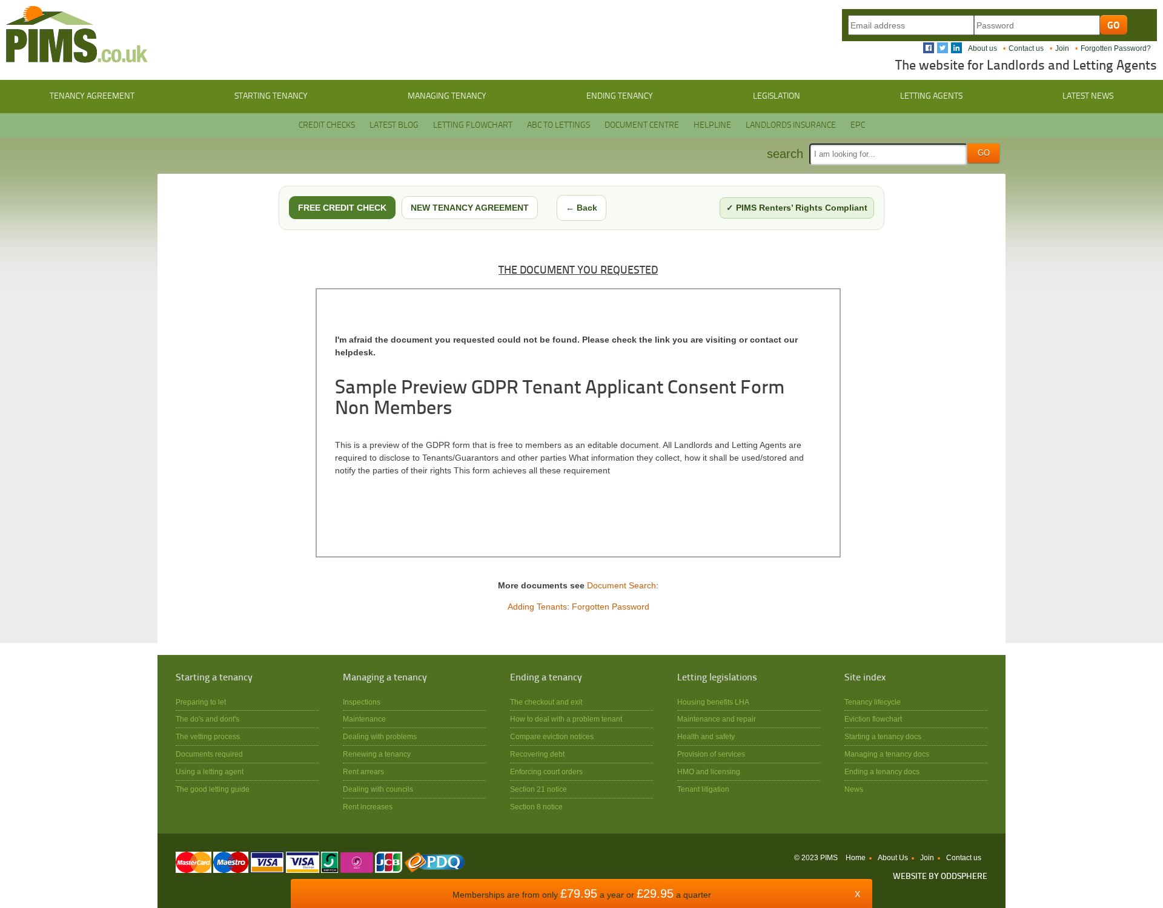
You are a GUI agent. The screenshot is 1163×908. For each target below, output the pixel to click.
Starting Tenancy (271, 96)
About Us (893, 858)
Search (785, 153)
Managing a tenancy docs (886, 754)
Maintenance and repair (716, 719)
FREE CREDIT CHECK (342, 207)
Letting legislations (717, 678)
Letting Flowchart (472, 125)
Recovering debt (537, 754)
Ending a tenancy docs (881, 771)
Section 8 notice (536, 807)
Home (856, 858)
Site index (865, 678)
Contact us (1026, 48)
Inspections (361, 702)
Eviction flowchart (873, 719)
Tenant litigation (703, 789)
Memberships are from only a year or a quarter (581, 895)
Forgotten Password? (1116, 48)
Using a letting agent (210, 771)
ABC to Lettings (558, 125)
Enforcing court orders (546, 771)
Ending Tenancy (619, 96)
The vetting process (208, 736)
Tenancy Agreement (92, 96)
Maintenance (364, 719)
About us (982, 48)
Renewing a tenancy (377, 754)
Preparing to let (201, 702)
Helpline (712, 125)
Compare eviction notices (552, 736)
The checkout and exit (546, 702)
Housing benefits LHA (713, 702)
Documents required (209, 754)
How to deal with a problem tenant (566, 719)
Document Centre (642, 125)
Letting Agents (931, 96)
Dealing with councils (378, 789)
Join (1062, 48)
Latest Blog (394, 125)
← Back (581, 207)
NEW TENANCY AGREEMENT (470, 207)
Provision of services (711, 754)
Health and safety (706, 736)
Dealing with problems (380, 736)
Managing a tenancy (385, 678)
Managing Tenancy (447, 96)
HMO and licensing (708, 771)
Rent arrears (363, 771)
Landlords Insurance (791, 125)
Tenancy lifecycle (872, 702)
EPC (857, 125)
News (853, 789)
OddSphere (964, 877)
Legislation (776, 96)
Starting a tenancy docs (882, 736)
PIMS (77, 34)
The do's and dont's (207, 719)
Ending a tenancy (546, 678)
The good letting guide (213, 789)
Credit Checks (327, 125)
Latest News (1087, 96)
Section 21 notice (538, 789)
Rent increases (368, 807)
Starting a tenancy (214, 678)
